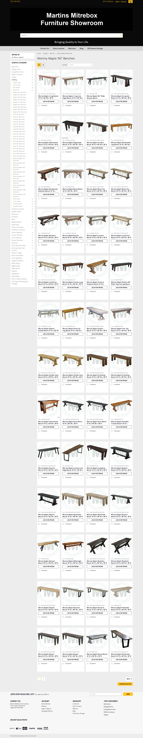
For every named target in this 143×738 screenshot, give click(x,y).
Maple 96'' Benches (19, 107)
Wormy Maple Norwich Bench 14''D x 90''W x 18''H (72, 609)
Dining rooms (16, 69)
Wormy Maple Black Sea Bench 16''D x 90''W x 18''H (97, 190)
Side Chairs (17, 82)
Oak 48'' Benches (18, 119)
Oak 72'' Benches (18, 124)
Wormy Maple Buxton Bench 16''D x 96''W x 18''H (72, 237)
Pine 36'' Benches (19, 139)
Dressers (15, 243)
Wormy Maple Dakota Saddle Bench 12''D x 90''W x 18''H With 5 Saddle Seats (48, 332)
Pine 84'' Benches (19, 149)
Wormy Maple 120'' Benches (19, 195)
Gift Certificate (108, 2)
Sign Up (123, 2)
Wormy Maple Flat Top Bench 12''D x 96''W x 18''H (121, 330)
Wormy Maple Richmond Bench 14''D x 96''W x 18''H (121, 655)
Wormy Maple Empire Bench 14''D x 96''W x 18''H (97, 330)
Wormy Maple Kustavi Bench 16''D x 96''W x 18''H (48, 469)
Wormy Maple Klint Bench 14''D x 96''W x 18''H (96, 423)
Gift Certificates (45, 704)
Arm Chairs (17, 85)
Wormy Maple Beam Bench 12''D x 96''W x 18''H (72, 190)
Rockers (14, 271)
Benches (16, 90)
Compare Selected (125, 684)
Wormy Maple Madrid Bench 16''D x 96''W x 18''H (48, 516)
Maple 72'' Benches (19, 102)
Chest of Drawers (18, 227)
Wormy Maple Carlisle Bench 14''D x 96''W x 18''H (97, 237)
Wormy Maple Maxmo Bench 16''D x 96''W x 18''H (121, 516)
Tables (14, 77)
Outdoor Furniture (18, 209)
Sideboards (15, 274)
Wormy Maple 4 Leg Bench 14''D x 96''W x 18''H (48, 97)
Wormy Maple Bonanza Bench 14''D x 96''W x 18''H (48, 237)
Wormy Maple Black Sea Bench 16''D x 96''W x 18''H (121, 190)
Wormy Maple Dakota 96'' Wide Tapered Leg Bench (121, 283)
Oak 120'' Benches (19, 134)
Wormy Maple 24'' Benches (19, 159)
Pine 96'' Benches (19, 151)
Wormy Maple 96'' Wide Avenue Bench (96, 97)
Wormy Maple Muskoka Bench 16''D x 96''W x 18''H (121, 562)
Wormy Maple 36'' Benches (19, 164)
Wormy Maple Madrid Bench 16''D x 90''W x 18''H (121, 469)
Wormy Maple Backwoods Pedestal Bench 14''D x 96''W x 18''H (48, 191)
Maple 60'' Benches (19, 100)
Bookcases (15, 225)
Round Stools (17, 204)
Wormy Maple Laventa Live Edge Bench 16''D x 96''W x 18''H (72, 470)
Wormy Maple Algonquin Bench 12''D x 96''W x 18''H (72, 144)
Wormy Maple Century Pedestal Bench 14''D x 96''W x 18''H (95, 284)
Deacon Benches (17, 240)
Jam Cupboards (17, 258)
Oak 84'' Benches (18, 127)
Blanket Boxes (16, 222)
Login (117, 2)
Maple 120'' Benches (20, 112)
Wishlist (43, 706)
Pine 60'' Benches (19, 144)
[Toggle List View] (43, 65)
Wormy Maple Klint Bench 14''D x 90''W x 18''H (72, 423)
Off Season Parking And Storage (20, 283)
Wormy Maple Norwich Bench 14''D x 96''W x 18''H (97, 609)
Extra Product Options (19, 279)
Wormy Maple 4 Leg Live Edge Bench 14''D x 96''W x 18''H (72, 98)
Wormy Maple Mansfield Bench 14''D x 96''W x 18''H (97, 516)
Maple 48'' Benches (19, 97)
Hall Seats (16, 199)
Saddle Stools (17, 206)
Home (39, 53)
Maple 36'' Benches (19, 95)
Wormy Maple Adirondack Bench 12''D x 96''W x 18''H (48, 144)
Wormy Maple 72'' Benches (19, 177)
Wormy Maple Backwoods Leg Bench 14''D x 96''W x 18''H (121, 145)
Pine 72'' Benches (19, 146)
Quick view (48, 91)
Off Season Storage (95, 48)
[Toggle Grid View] (39, 65)
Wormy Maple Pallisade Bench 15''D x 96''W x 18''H (121, 609)
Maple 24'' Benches (19, 92)
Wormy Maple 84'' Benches (19, 182)
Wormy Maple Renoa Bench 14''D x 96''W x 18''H (97, 655)
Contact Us (44, 48)
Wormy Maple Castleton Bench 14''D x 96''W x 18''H (48, 283)
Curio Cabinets (16, 238)
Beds (13, 219)
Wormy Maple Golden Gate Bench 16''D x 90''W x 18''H (48, 376)
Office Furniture (17, 75)
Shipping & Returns (47, 711)
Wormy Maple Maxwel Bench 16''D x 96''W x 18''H (48, 562)
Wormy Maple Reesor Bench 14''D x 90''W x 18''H (48, 655)
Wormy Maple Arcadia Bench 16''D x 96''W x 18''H (97, 144)
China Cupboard (17, 232)
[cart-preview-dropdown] (130, 1)
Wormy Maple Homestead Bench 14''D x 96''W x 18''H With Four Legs (48, 424)
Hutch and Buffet (17, 256)
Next (129, 679)
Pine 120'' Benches (19, 156)
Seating (14, 80)
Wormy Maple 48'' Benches (19, 168)
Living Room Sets (17, 72)
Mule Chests (16, 263)
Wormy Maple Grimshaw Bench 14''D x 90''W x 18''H (97, 376)
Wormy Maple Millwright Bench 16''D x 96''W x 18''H (72, 562)
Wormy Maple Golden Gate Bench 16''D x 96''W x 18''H (72, 376)
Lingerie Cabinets (17, 261)
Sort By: (64, 65)
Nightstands (16, 266)
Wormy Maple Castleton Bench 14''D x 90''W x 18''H (121, 237)
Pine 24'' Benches (19, 136)
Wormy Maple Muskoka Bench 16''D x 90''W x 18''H (97, 562)
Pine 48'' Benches (19, 141)
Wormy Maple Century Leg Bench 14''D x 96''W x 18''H (72, 283)
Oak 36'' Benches (18, 117)
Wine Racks (16, 276)
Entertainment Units (19, 246)
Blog (81, 48)
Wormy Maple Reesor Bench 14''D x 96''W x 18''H (72, 655)
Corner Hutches (17, 235)
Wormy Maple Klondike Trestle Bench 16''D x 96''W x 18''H (120, 424)
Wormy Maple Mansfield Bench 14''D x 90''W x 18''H (72, 516)
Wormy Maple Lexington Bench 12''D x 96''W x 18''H (97, 469)
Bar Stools (16, 87)
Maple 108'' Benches (20, 109)
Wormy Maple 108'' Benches (19, 191)
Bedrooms (15, 67)
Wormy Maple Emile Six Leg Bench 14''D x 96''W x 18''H (72, 331)
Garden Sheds (16, 212)
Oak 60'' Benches (19, 122)
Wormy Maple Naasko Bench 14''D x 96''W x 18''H (48, 609)
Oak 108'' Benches (19, 131)
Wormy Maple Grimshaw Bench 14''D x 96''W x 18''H (121, 376)
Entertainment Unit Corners (18, 249)
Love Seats (17, 201)
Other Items (16, 269)
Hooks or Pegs (17, 253)
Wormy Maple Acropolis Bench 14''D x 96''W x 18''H (121, 97)
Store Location (58, 48)
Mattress (72, 48)
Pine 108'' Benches (19, 153)
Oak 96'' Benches (18, 129)
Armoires (15, 217)
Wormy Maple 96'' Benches (19, 186)
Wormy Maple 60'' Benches (19, 173)
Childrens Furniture (18, 230)
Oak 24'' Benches (18, 114)
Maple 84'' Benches (19, 104)
